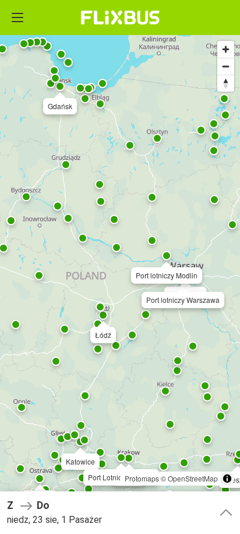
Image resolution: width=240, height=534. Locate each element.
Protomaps (142, 478)
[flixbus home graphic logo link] (120, 17)
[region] (120, 267)
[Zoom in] (225, 49)
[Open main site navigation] (17, 17)
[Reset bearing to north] (225, 83)
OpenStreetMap (193, 478)
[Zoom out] (225, 66)
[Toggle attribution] (227, 479)
